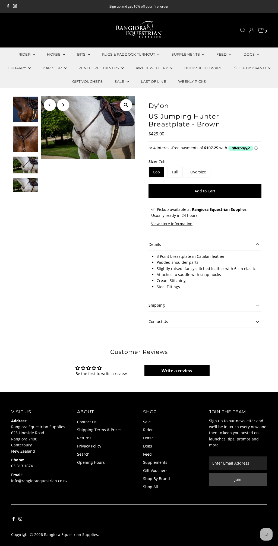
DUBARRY (17, 68)
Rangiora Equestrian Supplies (71, 534)
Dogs (147, 446)
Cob (156, 171)
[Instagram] (15, 6)
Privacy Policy (89, 446)
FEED (222, 54)
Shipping (157, 305)
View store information (171, 224)
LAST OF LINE (153, 81)
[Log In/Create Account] (251, 30)
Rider (148, 429)
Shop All (150, 486)
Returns (84, 437)
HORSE (54, 54)
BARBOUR (53, 68)
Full (175, 171)
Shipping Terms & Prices (99, 429)
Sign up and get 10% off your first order (139, 6)
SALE (120, 81)
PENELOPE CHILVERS (99, 68)
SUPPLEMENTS (186, 54)
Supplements (155, 462)
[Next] (63, 105)
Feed (147, 454)
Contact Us (158, 321)
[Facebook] (8, 6)
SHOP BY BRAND (250, 68)
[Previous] (50, 105)
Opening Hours (91, 462)
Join (238, 479)
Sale (147, 421)
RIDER (24, 54)
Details (155, 244)
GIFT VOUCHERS (87, 81)
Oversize (198, 171)
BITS (81, 54)
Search (83, 454)
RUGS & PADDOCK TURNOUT (129, 54)
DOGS (250, 54)
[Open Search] (242, 30)
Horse (148, 437)
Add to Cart (205, 190)
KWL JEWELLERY (152, 68)
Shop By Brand (156, 478)
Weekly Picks (192, 81)
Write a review (177, 371)
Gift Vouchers (155, 470)
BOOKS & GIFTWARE (203, 68)
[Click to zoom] (126, 105)
